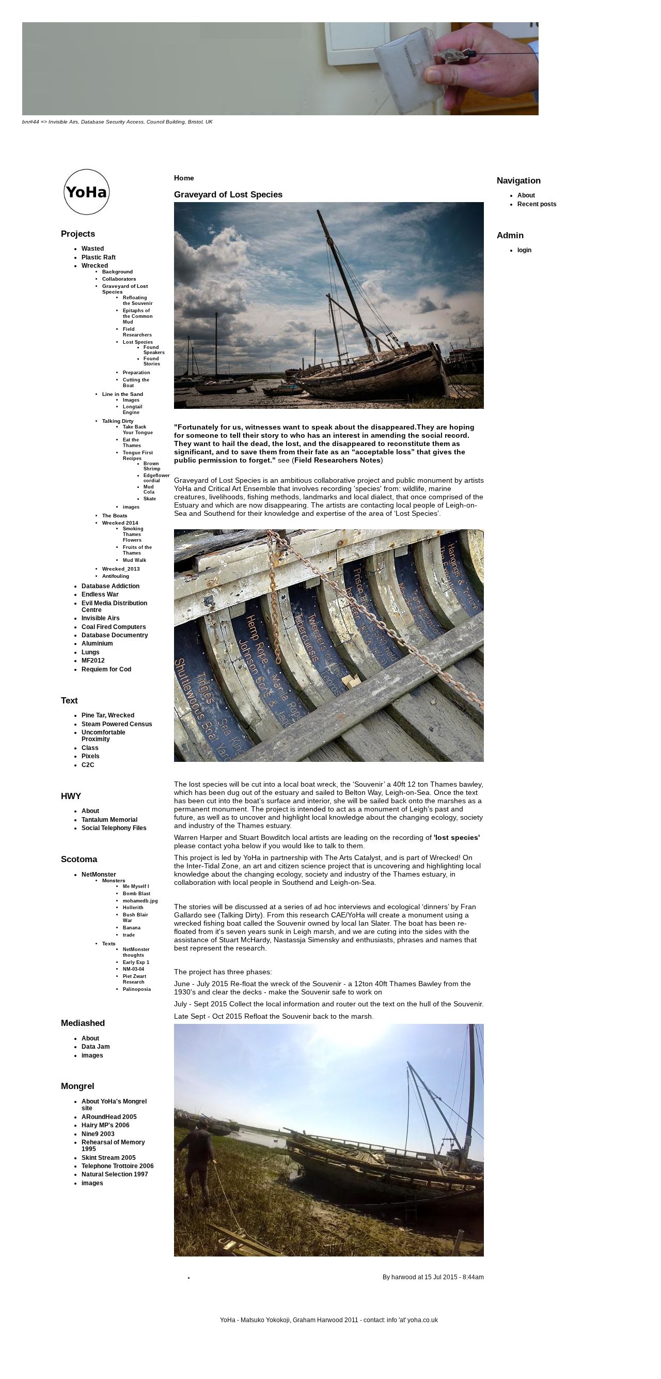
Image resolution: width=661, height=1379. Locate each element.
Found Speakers (154, 350)
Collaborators (119, 279)
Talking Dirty (118, 421)
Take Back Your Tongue (138, 429)
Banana (131, 927)
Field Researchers (137, 332)
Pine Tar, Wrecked (108, 715)
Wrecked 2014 (120, 523)
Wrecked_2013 (121, 569)
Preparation (136, 372)
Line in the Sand (122, 394)
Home (184, 178)
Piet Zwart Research (134, 979)
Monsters (113, 880)
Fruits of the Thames (137, 550)
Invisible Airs (101, 618)
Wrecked (95, 265)
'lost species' (457, 837)
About (90, 810)
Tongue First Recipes (138, 455)
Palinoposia (137, 989)
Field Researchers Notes (337, 460)
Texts (109, 943)
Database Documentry (115, 635)
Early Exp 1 (136, 962)
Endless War (100, 594)
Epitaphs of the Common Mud (138, 316)
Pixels (91, 756)
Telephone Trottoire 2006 (118, 1165)
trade (129, 935)
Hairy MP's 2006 (106, 1125)
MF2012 (93, 660)
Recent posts (537, 204)
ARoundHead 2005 (109, 1116)
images (131, 507)
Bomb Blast (136, 893)
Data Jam (96, 1046)
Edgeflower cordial (157, 478)
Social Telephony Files (114, 827)
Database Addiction (110, 586)
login (524, 250)
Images (131, 400)
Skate (150, 498)
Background (117, 271)
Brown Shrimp (152, 466)
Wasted (93, 248)
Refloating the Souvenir (138, 300)
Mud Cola (149, 489)
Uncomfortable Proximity (103, 735)
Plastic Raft (99, 257)
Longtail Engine (133, 409)
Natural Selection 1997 (115, 1174)
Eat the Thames (132, 442)
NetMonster (99, 874)
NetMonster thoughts (136, 952)
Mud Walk (134, 560)
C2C (88, 764)
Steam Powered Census (117, 724)
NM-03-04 (133, 969)
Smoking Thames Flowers (133, 534)
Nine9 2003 (98, 1133)
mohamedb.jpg (140, 900)
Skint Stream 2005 (109, 1157)
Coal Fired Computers (114, 626)
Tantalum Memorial (109, 819)
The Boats (115, 515)
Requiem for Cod (106, 669)
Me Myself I (136, 886)
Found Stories (152, 361)
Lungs (91, 652)
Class (90, 747)
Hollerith (133, 907)
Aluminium (97, 643)
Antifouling (115, 576)
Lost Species (138, 342)
